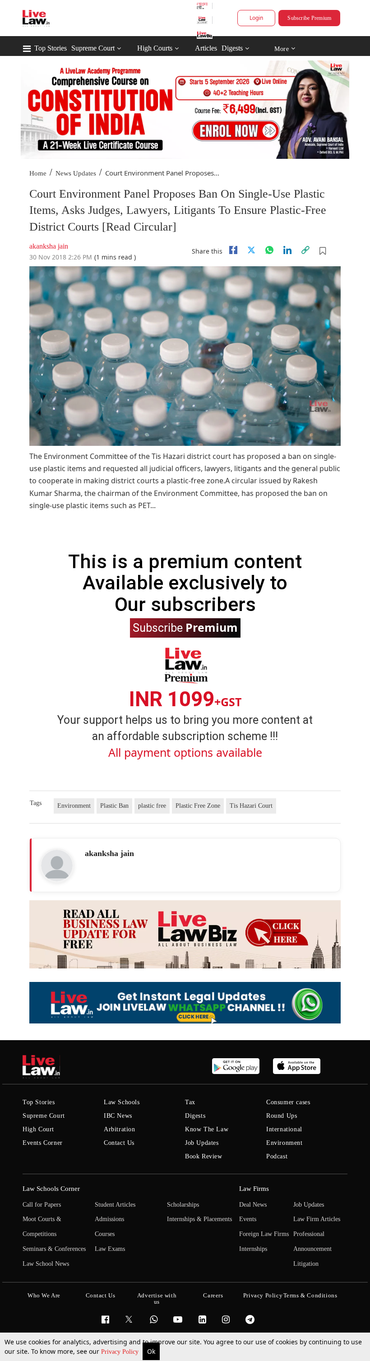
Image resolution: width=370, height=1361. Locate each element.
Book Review (203, 1156)
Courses (105, 1234)
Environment (74, 805)
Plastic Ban (114, 805)
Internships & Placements (199, 1219)
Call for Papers (42, 1204)
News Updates (76, 173)
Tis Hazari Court (251, 805)
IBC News (118, 1115)
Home (37, 173)
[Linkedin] (287, 250)
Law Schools (122, 1102)
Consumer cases (288, 1102)
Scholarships (183, 1204)
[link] (305, 250)
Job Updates (202, 1142)
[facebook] (233, 250)
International (284, 1129)
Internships (253, 1248)
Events (247, 1219)
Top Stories (50, 48)
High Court (38, 1129)
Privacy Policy (120, 1351)
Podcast (276, 1156)
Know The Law (206, 1129)
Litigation (306, 1263)
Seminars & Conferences (54, 1248)
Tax (190, 1102)
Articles (206, 48)
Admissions (109, 1219)
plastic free (152, 805)
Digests (232, 48)
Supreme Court (93, 48)
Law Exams (110, 1248)
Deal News (253, 1204)
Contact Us (119, 1142)
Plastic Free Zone (198, 805)
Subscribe (185, 627)
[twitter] (251, 250)
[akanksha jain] (57, 865)
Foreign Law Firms (264, 1234)
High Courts (154, 48)
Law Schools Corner (51, 1188)
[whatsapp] (269, 250)
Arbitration (119, 1129)
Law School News (46, 1263)
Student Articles (115, 1204)
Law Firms (254, 1188)
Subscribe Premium (309, 18)
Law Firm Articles (316, 1219)
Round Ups (281, 1115)
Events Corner (43, 1142)
